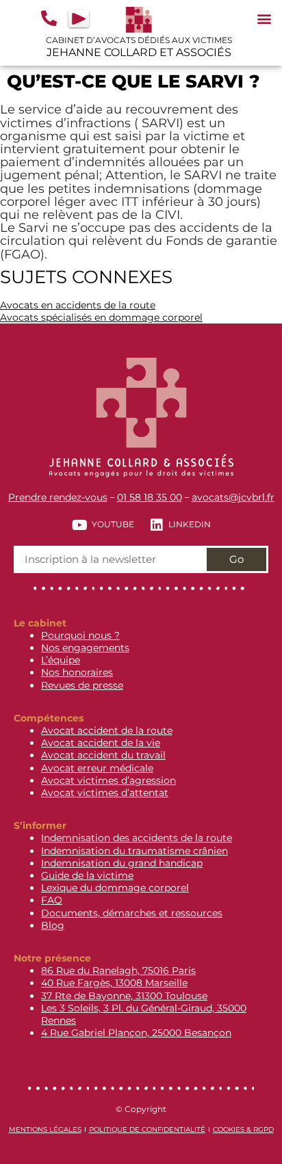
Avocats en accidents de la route (77, 305)
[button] (264, 18)
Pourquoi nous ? (80, 635)
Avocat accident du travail (103, 755)
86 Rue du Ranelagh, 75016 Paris (118, 970)
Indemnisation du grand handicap (122, 863)
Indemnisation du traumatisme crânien (134, 851)
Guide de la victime (87, 875)
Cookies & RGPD (243, 1129)
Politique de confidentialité (147, 1129)
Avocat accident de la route (106, 730)
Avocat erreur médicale (97, 768)
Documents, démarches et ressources (131, 913)
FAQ (51, 900)
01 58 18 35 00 (149, 497)
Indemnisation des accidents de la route (136, 838)
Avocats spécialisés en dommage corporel (101, 317)
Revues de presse (82, 685)
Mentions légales (45, 1129)
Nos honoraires (77, 672)
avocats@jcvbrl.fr (233, 497)
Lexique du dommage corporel (115, 888)
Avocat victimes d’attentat (104, 792)
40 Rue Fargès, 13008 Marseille (114, 983)
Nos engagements (85, 647)
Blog (52, 925)
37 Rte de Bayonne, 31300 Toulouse (124, 996)
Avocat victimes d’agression (108, 780)
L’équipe (60, 660)
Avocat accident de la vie (100, 743)
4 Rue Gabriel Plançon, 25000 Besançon (136, 1033)
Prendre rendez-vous (57, 497)
